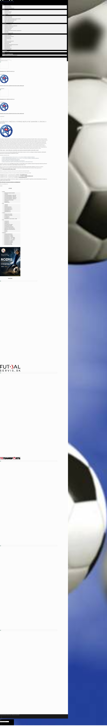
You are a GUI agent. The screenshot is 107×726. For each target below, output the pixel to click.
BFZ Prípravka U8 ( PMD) (8, 244)
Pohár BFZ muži (6, 202)
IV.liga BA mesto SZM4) (8, 225)
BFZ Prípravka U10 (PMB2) (8, 242)
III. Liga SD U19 (6, 216)
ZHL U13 (5, 230)
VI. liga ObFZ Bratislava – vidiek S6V (10, 196)
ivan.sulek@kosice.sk (23, 174)
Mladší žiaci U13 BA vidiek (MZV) (9, 229)
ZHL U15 (5, 231)
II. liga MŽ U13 (6, 222)
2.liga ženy (6, 205)
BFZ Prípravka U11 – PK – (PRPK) (9, 238)
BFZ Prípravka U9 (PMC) (8, 243)
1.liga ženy (6, 204)
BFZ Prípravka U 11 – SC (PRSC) (9, 239)
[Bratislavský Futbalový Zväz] (7, 1)
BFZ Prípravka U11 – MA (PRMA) (9, 237)
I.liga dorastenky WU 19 (8, 208)
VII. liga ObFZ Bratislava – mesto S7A (10, 197)
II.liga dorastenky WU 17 (8, 209)
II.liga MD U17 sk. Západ (8, 215)
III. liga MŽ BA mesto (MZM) (8, 226)
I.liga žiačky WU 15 (7, 210)
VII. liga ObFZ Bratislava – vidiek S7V (10, 198)
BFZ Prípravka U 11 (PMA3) (8, 236)
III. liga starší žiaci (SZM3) (8, 224)
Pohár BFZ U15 (6, 223)
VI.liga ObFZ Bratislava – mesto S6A (10, 195)
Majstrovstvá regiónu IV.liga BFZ (9, 192)
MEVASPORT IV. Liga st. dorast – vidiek (10, 218)
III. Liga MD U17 (6, 217)
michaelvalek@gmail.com (23, 177)
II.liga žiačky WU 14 (7, 211)
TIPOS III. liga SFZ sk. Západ (8, 199)
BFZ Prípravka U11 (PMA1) (8, 235)
